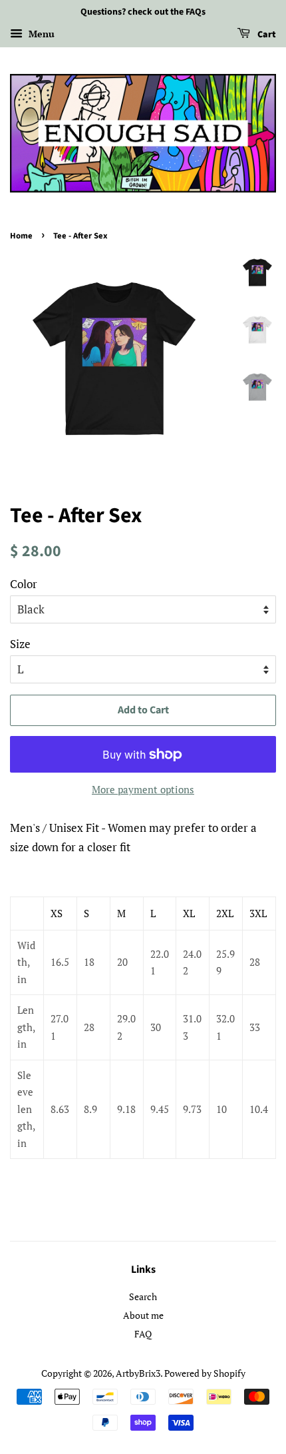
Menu (40, 33)
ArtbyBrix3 (138, 1373)
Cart (265, 34)
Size (20, 643)
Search (143, 1296)
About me (143, 1315)
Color (23, 583)
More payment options (143, 789)
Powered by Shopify (204, 1373)
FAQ (143, 1333)
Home (21, 236)
